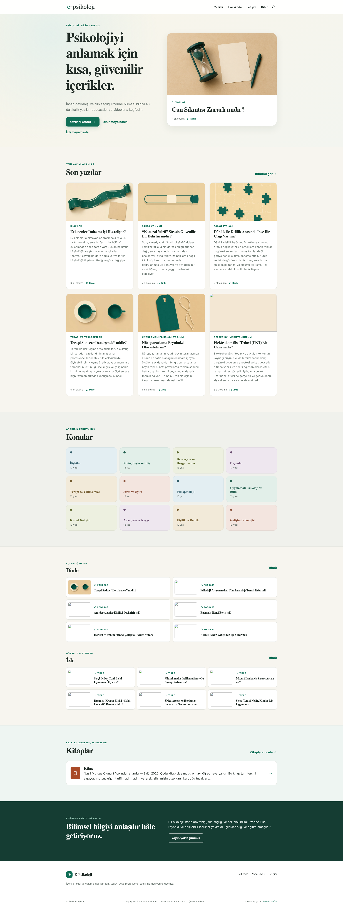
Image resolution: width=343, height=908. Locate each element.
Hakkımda (235, 7)
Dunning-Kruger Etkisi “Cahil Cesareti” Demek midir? (112, 702)
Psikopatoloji (223, 226)
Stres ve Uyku (152, 226)
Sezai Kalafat (270, 901)
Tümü (272, 568)
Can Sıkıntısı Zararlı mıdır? (208, 109)
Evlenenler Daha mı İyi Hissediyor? (98, 231)
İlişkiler (76, 226)
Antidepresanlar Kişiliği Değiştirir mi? (117, 612)
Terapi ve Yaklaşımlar (86, 337)
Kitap (264, 7)
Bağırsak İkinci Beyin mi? (215, 612)
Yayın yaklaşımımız (186, 838)
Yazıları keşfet (80, 122)
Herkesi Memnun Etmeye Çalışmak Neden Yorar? (123, 634)
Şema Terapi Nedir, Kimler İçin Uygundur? (254, 702)
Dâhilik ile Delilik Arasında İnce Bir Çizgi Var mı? (242, 234)
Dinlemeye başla (115, 122)
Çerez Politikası (197, 901)
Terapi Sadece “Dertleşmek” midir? (98, 342)
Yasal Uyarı (258, 874)
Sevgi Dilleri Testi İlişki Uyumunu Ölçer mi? (108, 680)
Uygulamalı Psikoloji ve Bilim (163, 337)
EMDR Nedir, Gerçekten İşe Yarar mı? (223, 634)
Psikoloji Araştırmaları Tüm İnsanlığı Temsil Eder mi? (233, 590)
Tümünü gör (263, 174)
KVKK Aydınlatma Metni (173, 901)
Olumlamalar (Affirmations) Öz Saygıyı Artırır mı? (184, 680)
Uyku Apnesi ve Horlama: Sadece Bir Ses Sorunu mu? (181, 702)
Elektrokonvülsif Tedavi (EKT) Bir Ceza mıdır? (240, 345)
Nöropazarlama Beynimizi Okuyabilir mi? (163, 345)
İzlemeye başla (77, 132)
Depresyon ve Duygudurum (233, 337)
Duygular (179, 102)
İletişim (251, 7)
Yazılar (218, 7)
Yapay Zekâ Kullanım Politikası (142, 901)
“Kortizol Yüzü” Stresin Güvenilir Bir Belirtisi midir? (168, 234)
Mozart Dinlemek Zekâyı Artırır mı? (255, 680)
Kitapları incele (261, 752)
